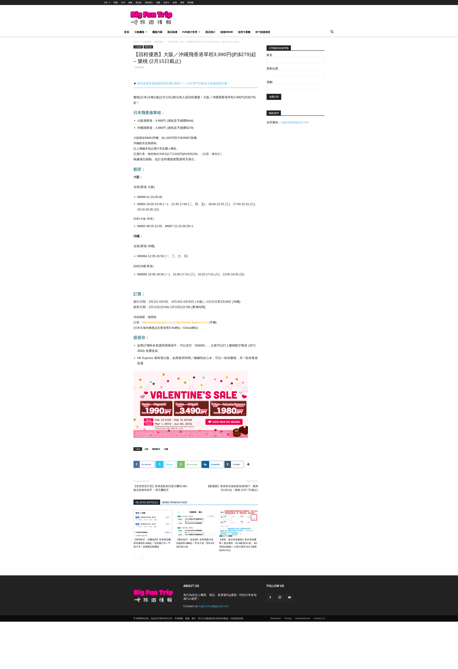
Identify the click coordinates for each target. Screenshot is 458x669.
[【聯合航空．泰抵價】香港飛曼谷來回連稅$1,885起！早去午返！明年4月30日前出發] (195, 523)
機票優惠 (159, 42)
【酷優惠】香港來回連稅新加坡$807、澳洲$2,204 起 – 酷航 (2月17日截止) (232, 488)
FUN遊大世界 (189, 32)
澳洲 (182, 2)
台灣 (123, 2)
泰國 (130, 2)
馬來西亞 (149, 2)
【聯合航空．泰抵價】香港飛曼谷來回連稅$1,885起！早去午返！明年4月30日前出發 (195, 543)
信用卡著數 (244, 32)
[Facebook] (270, 597)
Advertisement (302, 618)
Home (136, 42)
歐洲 (175, 2)
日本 (106, 2)
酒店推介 (210, 32)
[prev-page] (135, 557)
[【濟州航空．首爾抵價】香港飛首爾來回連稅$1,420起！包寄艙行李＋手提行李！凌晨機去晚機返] (152, 523)
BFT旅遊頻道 (262, 32)
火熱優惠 (139, 32)
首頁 (126, 32)
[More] (248, 464)
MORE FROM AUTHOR (174, 502)
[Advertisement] (247, 18)
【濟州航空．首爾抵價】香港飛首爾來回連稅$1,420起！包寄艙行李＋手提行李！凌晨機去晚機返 (152, 543)
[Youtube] (289, 597)
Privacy (288, 618)
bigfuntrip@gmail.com (295, 122)
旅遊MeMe (226, 32)
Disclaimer (276, 618)
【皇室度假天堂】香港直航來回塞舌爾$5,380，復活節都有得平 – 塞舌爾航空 (161, 488)
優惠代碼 (157, 32)
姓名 (269, 54)
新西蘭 (190, 2)
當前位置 (272, 68)
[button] (332, 32)
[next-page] (141, 557)
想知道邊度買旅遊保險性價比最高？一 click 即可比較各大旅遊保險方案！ (183, 83)
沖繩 (166, 449)
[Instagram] (279, 597)
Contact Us (319, 618)
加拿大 (166, 2)
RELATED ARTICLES (147, 502)
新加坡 (139, 2)
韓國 (116, 2)
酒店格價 (172, 32)
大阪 (146, 449)
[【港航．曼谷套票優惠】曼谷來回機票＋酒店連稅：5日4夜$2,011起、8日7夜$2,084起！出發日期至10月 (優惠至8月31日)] (238, 523)
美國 (158, 2)
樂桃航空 (156, 449)
